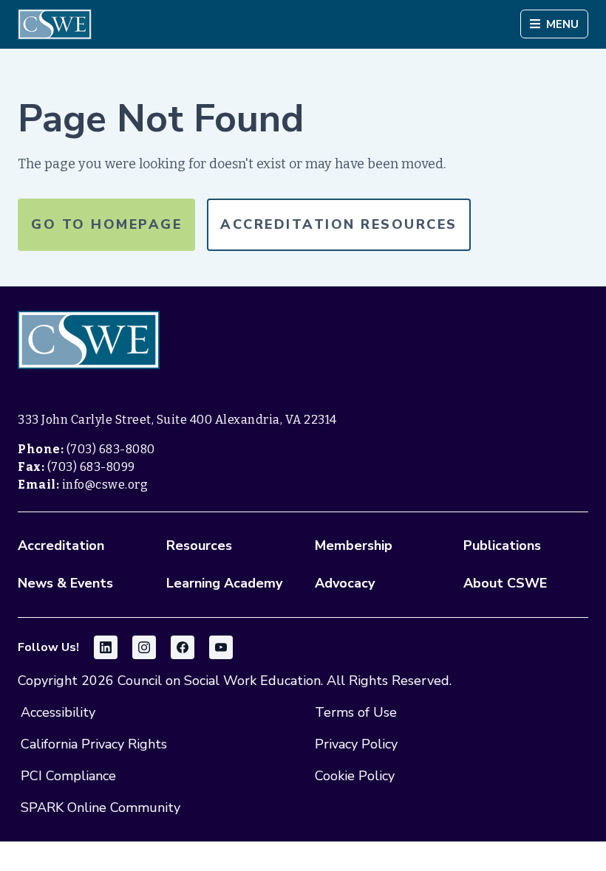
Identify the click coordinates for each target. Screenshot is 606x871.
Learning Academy (224, 583)
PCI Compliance (68, 776)
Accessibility (58, 712)
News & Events (65, 583)
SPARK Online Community (100, 807)
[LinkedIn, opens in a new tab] (106, 647)
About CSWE (505, 583)
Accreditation (61, 545)
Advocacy (345, 583)
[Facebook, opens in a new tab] (182, 647)
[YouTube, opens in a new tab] (221, 647)
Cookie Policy (355, 776)
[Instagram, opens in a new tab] (144, 647)
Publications (502, 545)
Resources (199, 545)
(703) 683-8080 (111, 449)
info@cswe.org (105, 485)
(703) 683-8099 (91, 467)
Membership (353, 545)
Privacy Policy (356, 744)
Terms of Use (356, 712)
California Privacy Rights (94, 744)
